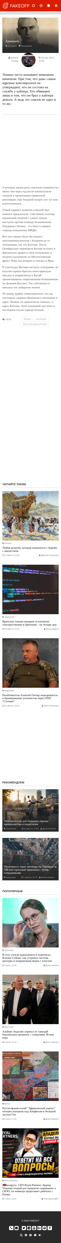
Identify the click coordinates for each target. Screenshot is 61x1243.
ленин (27, 319)
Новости (36, 5)
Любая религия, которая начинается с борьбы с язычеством (29, 549)
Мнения (43, 5)
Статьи (51, 5)
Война (7, 1104)
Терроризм (9, 617)
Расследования (58, 5)
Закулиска (8, 950)
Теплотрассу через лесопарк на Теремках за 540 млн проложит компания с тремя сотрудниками (30, 869)
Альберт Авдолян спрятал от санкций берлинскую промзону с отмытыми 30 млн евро (28, 1034)
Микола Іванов (52, 629)
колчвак (41, 319)
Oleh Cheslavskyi (51, 706)
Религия (8, 543)
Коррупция (9, 690)
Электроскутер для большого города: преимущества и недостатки (26, 822)
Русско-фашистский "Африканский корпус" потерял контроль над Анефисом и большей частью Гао (29, 1111)
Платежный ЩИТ (51, 1199)
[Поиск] (21, 1235)
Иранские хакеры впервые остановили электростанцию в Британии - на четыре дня (29, 623)
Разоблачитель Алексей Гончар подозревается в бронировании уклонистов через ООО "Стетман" (30, 698)
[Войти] (40, 1235)
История (12, 46)
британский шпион (35, 324)
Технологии (11, 829)
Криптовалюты (11, 1181)
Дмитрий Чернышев (50, 555)
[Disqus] (30, 439)
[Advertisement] (30, 150)
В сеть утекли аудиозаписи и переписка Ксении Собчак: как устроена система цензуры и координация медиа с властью (27, 958)
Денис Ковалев (49, 829)
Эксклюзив (26, 46)
